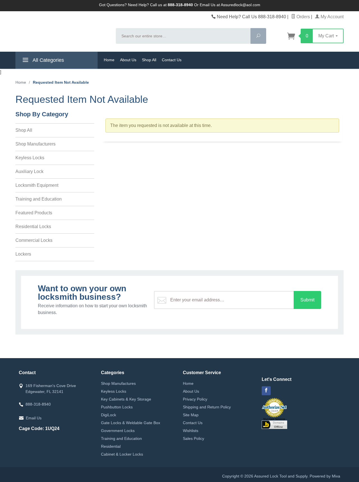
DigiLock (108, 415)
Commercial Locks (33, 240)
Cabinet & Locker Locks (122, 454)
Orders (302, 16)
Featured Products (33, 212)
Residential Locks (33, 226)
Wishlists (190, 430)
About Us (128, 60)
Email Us (34, 418)
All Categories (47, 60)
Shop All (149, 60)
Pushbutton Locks (117, 407)
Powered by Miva (325, 476)
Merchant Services (274, 419)
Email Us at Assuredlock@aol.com (230, 5)
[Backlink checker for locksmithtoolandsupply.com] (274, 424)
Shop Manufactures (118, 383)
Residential (111, 446)
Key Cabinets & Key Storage (126, 399)
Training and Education (38, 199)
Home (109, 60)
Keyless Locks (29, 157)
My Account (331, 16)
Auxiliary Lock (29, 171)
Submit (307, 299)
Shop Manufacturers (35, 144)
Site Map (191, 415)
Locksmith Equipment (36, 185)
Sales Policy (193, 438)
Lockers (23, 254)
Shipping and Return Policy (207, 407)
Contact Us (171, 60)
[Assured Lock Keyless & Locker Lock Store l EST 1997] (62, 31)
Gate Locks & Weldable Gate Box (130, 422)
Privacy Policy (195, 399)
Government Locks (118, 430)
